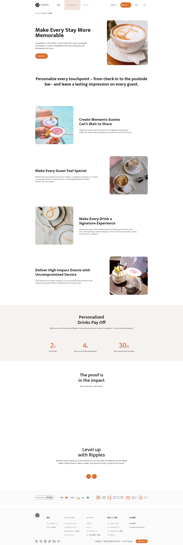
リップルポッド (52, 523)
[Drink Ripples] (42, 5)
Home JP (37, 13)
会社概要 (133, 517)
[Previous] (88, 476)
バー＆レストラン (70, 527)
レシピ (89, 527)
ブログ (89, 523)
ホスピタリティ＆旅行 (72, 531)
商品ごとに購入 (112, 517)
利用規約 (98, 541)
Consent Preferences (137, 527)
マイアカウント (92, 531)
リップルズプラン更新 (115, 531)
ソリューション (71, 5)
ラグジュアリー (69, 535)
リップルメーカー (70, 523)
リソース (85, 5)
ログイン (113, 5)
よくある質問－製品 (93, 535)
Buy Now (41, 56)
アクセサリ (111, 535)
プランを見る (51, 527)
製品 (58, 5)
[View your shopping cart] (145, 5)
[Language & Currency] (137, 5)
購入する (124, 5)
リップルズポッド (113, 527)
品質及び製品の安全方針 (111, 541)
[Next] (94, 476)
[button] (36, 541)
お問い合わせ (142, 541)
